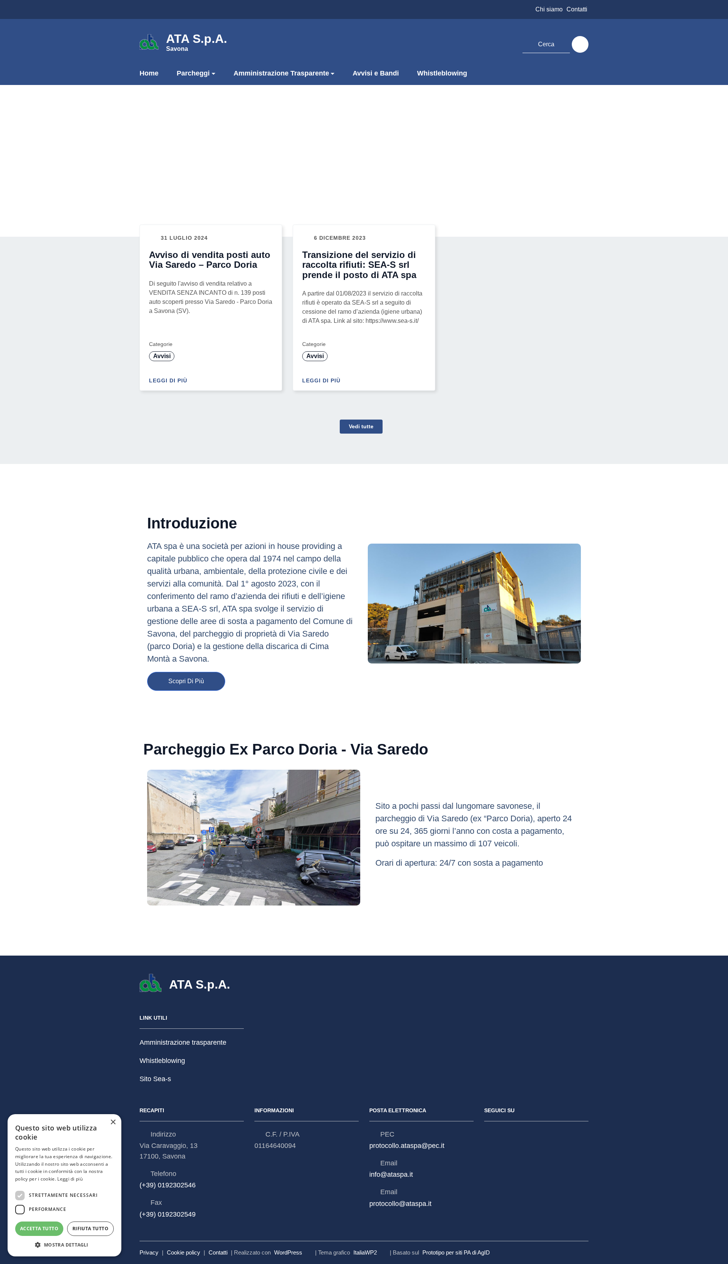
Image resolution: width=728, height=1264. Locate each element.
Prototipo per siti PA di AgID (456, 1252)
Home (149, 73)
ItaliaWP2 (365, 1252)
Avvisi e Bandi (376, 73)
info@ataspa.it (391, 1174)
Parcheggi (193, 73)
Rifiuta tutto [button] (90, 1228)
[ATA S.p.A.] (149, 41)
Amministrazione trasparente (183, 1042)
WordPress (288, 1252)
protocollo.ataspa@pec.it (406, 1145)
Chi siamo (549, 9)
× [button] (113, 1122)
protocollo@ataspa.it (400, 1203)
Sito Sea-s (155, 1079)
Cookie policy (183, 1252)
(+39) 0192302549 (168, 1214)
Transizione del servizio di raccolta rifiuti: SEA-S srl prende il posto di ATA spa (359, 265)
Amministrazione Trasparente (281, 73)
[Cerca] (580, 44)
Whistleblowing (442, 73)
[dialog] (64, 1185)
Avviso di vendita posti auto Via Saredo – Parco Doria (209, 260)
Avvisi (162, 356)
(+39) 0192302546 (168, 1185)
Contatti (576, 9)
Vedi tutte (361, 426)
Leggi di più (169, 380)
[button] (64, 1245)
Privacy (149, 1252)
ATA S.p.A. (196, 41)
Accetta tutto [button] (39, 1228)
